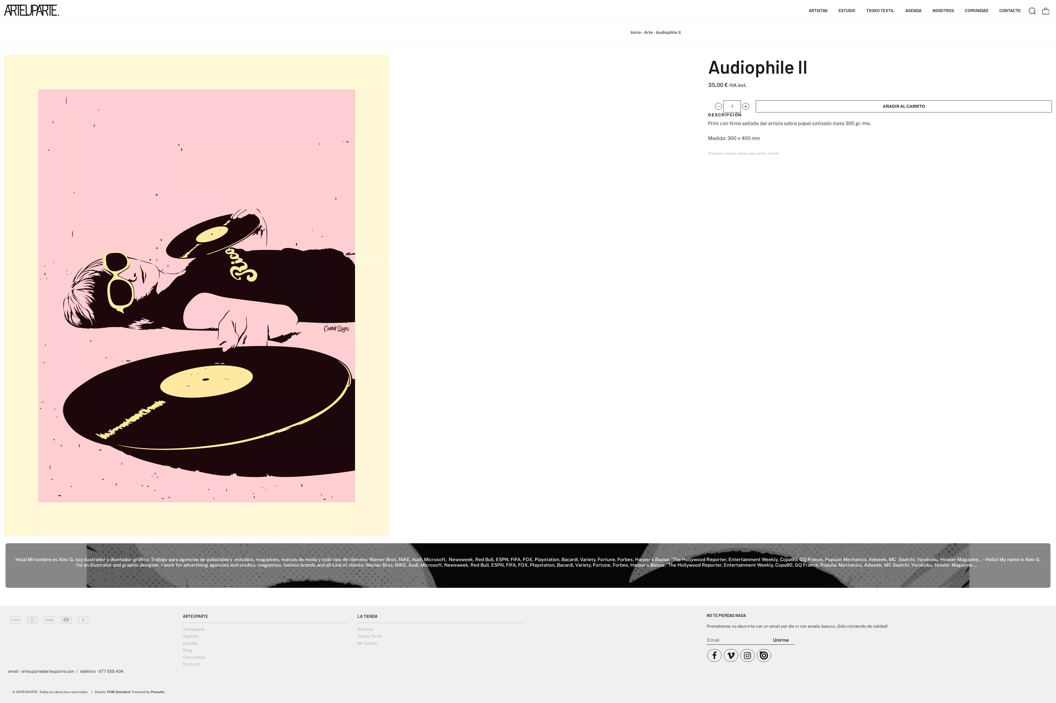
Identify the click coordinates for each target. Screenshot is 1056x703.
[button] (718, 106)
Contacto (192, 664)
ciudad (730, 153)
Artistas (365, 629)
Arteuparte (194, 629)
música (742, 153)
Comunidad (194, 657)
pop (752, 153)
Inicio (636, 32)
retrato (773, 153)
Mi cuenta (367, 643)
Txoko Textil (370, 636)
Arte (648, 32)
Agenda (190, 636)
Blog (187, 650)
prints (761, 153)
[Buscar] (1032, 10)
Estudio (190, 643)
